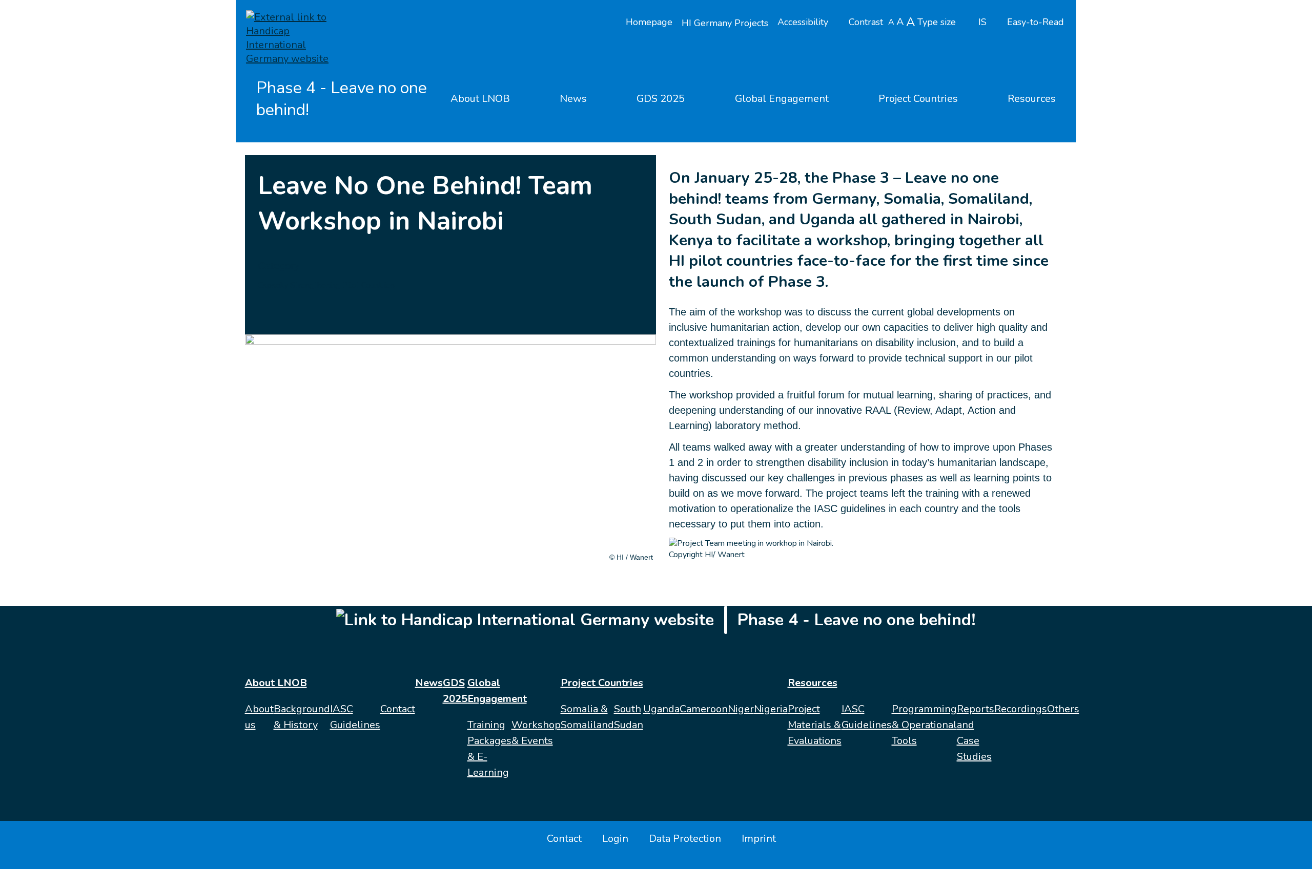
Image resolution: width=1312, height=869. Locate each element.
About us (259, 717)
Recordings (1020, 709)
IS (982, 22)
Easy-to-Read (1035, 22)
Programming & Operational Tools (924, 725)
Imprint (759, 838)
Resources (1032, 98)
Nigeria (771, 709)
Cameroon (704, 709)
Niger (741, 709)
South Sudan (628, 717)
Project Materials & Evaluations (815, 725)
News (573, 98)
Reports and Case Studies (975, 733)
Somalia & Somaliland (587, 717)
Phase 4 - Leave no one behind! (341, 99)
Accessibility (802, 22)
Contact (397, 709)
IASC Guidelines (355, 717)
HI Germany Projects (725, 23)
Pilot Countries (368, 285)
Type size (936, 22)
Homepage (649, 22)
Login (615, 838)
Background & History (302, 717)
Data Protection (685, 838)
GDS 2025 (661, 98)
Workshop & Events (536, 733)
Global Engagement (782, 98)
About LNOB (480, 98)
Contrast (866, 22)
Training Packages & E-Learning (489, 748)
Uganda (661, 709)
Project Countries (918, 98)
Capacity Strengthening (299, 285)
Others (1063, 709)
